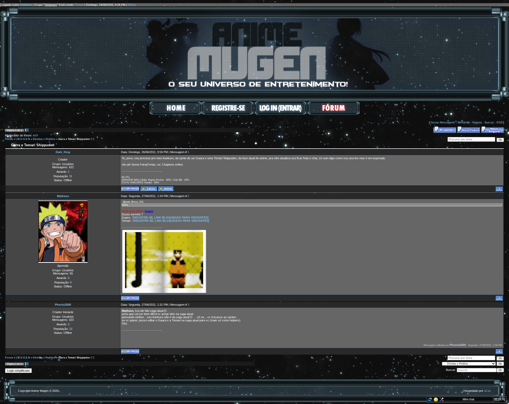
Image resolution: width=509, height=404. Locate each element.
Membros (464, 122)
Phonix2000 (63, 304)
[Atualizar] (429, 400)
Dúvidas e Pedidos (44, 139)
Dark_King (63, 152)
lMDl (35, 135)
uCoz (487, 390)
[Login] (280, 113)
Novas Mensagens (443, 122)
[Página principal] (166, 188)
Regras (477, 122)
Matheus (63, 196)
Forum (79, 4)
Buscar (489, 122)
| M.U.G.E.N (23, 139)
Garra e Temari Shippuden (74, 139)
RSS (131, 4)
